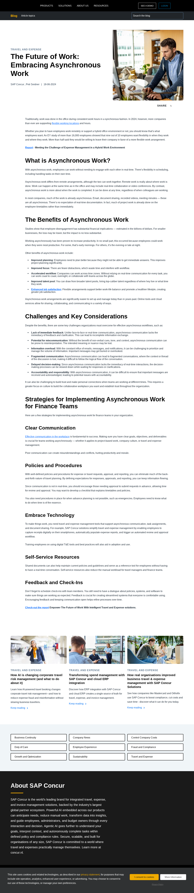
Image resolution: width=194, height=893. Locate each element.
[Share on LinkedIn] (182, 105)
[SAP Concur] (25, 5)
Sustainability (80, 756)
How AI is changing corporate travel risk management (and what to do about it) (36, 679)
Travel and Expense (142, 756)
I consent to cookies (144, 877)
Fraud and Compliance (143, 747)
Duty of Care (21, 747)
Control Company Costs (144, 737)
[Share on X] (171, 105)
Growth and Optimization (28, 756)
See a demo (147, 6)
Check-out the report (37, 607)
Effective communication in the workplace (47, 436)
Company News (81, 737)
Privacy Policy (157, 884)
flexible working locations (65, 123)
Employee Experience (85, 747)
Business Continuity (25, 737)
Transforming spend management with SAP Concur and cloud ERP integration (97, 679)
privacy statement (90, 874)
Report (29, 147)
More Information (173, 877)
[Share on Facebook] (176, 105)
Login (164, 6)
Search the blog (140, 14)
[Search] (179, 15)
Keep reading (18, 708)
